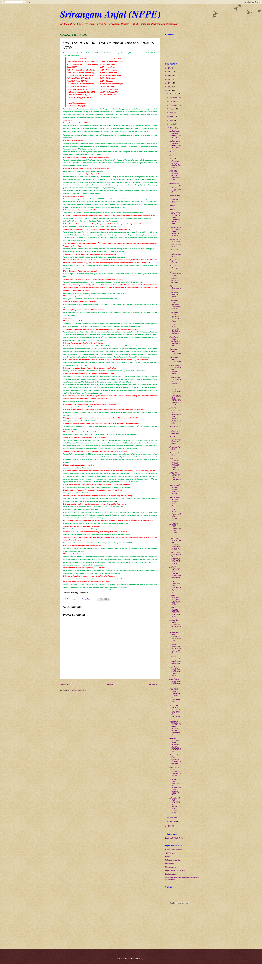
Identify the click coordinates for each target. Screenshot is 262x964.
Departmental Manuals (173, 849)
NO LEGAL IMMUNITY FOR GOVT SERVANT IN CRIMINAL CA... (175, 695)
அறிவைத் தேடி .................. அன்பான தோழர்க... (174, 198)
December (174, 94)
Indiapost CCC (170, 863)
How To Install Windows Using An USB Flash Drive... (174, 501)
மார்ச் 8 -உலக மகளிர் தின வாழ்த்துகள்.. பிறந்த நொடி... (175, 671)
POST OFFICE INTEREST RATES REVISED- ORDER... (175, 231)
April (172, 124)
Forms (167, 856)
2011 (170, 826)
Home (110, 684)
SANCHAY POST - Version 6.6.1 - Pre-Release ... (175, 514)
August (173, 109)
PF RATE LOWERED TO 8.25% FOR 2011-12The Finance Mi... (175, 463)
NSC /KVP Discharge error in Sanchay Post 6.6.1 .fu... (175, 162)
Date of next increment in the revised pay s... (175, 440)
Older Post (154, 684)
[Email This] (98, 599)
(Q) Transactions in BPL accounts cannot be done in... (175, 276)
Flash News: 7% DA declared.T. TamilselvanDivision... (174, 328)
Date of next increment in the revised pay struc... (175, 429)
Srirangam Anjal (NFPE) (110, 14)
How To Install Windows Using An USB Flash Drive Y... (174, 489)
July (172, 112)
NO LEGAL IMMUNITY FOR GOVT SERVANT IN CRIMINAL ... (175, 712)
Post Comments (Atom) (78, 690)
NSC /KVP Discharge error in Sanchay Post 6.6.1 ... (175, 175)
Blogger (142, 958)
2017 (170, 71)
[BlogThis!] (100, 599)
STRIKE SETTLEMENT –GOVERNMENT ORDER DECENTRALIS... (175, 415)
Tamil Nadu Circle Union (174, 838)
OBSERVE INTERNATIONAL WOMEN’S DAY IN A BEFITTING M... (175, 728)
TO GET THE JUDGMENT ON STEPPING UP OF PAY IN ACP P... (175, 543)
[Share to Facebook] (105, 599)
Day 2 (171, 151)
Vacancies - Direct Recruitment (175, 351)
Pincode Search (170, 867)
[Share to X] (103, 599)
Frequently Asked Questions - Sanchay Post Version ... (175, 304)
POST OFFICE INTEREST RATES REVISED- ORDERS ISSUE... (175, 218)
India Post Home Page (173, 860)
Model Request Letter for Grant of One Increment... (175, 144)
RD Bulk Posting (173, 261)
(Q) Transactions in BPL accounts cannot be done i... (175, 291)
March (172, 128)
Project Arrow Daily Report (175, 870)
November (174, 97)
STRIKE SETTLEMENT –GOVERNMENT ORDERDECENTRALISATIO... (175, 396)
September (174, 105)
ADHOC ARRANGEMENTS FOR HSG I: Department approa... (175, 586)
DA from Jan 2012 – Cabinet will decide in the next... (175, 624)
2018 (170, 68)
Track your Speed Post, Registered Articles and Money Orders (182, 878)
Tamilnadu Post (170, 874)
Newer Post (65, 684)
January (173, 821)
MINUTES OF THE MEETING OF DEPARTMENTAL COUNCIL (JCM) (175, 786)
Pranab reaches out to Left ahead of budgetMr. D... (175, 648)
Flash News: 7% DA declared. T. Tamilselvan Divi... (174, 341)
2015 (170, 79)
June (172, 116)
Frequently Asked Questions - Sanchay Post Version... (175, 316)
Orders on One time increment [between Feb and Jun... (175, 771)
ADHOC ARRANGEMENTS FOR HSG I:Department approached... (175, 572)
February (173, 817)
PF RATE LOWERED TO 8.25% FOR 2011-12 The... (175, 477)
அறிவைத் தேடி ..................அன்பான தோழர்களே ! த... (175, 187)
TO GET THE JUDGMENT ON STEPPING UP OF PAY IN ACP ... (175, 557)
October (173, 101)
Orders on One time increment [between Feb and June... (175, 759)
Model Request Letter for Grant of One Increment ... (175, 134)
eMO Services (170, 853)
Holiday (172, 205)
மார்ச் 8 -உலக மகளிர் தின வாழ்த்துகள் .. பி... (175, 682)
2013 (170, 87)
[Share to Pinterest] (108, 599)
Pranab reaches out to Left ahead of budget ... (175, 659)
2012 (170, 90)
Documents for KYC (174, 448)
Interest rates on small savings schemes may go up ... (175, 242)
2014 (170, 83)
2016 (170, 75)
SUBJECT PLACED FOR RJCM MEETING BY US (174, 599)
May (172, 120)
